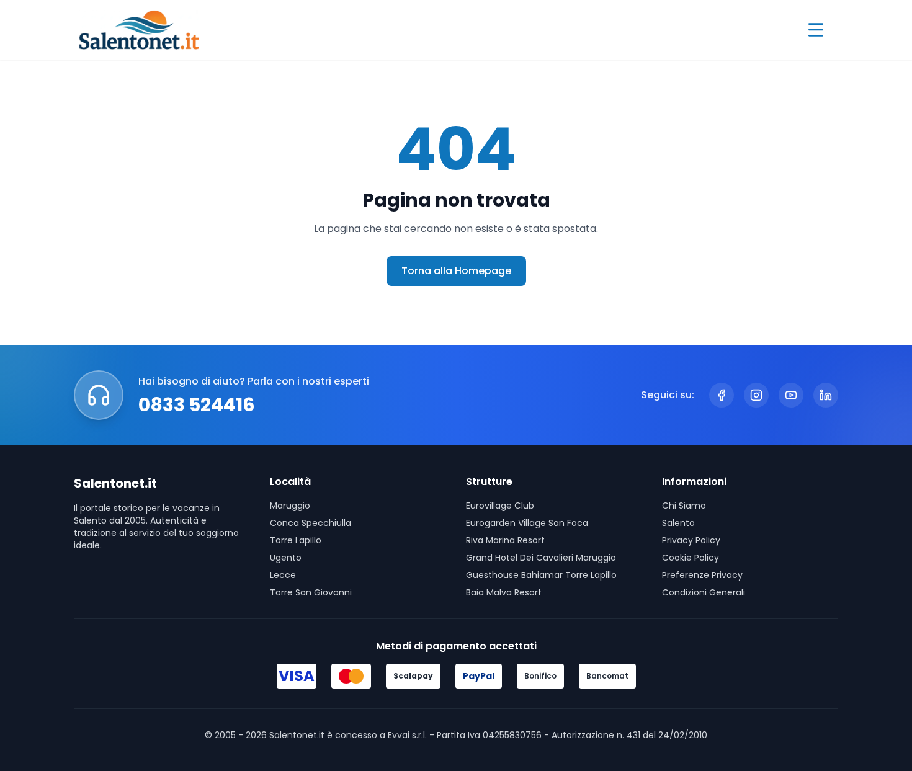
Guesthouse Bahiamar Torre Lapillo (541, 575)
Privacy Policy (691, 540)
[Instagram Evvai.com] (756, 395)
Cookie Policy (690, 557)
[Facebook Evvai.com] (721, 395)
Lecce (283, 575)
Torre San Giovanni (311, 592)
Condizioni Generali (703, 592)
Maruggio (290, 505)
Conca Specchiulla (310, 523)
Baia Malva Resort (504, 592)
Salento (678, 523)
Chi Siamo (684, 505)
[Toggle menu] (815, 29)
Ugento (286, 557)
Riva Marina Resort (505, 540)
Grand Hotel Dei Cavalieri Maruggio (541, 557)
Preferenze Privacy (702, 575)
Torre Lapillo (295, 540)
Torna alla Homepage (456, 271)
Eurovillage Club (500, 505)
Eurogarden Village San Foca (527, 523)
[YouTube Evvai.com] (791, 395)
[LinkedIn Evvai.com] (825, 395)
